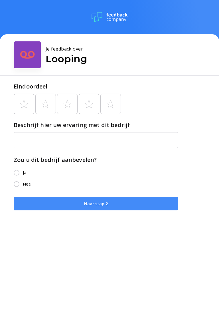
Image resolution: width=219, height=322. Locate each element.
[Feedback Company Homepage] (110, 17)
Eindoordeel (31, 86)
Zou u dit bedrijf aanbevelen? (55, 160)
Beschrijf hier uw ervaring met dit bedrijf (72, 125)
